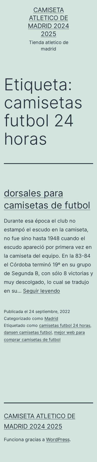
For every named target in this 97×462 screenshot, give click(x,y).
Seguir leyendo (41, 291)
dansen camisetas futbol (28, 332)
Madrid (51, 318)
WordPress (58, 439)
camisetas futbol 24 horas (64, 325)
